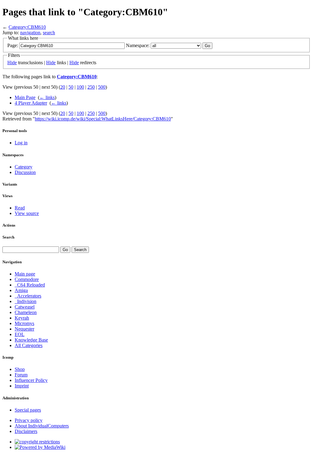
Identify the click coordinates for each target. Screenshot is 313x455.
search (49, 32)
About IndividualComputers (42, 425)
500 (101, 87)
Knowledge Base (31, 339)
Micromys (24, 323)
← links (47, 97)
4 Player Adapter (31, 102)
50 (70, 87)
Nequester (24, 328)
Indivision (25, 301)
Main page (25, 273)
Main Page (25, 97)
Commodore (27, 279)
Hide (12, 62)
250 (91, 87)
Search (8, 237)
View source (27, 213)
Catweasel (25, 306)
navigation (30, 32)
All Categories (28, 345)
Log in (21, 142)
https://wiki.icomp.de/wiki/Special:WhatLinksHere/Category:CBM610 (103, 118)
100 (80, 87)
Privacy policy (28, 420)
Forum (21, 374)
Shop (20, 369)
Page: (12, 45)
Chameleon (26, 312)
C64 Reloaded (30, 284)
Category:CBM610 (27, 27)
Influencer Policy (31, 380)
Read (20, 207)
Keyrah (22, 317)
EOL (19, 334)
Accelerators (28, 295)
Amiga (21, 290)
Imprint (22, 385)
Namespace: (137, 45)
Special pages (28, 409)
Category (23, 166)
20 (62, 87)
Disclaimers (26, 431)
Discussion (25, 172)
